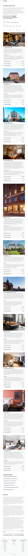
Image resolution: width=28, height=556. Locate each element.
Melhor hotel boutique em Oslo (7, 16)
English (5, 543)
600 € (14, 26)
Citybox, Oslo (6, 412)
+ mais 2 (7, 93)
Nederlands (5, 547)
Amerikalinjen (14, 16)
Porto (23, 543)
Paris (23, 545)
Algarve (23, 544)
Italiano (5, 545)
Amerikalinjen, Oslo (7, 84)
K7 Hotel (11, 18)
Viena (23, 551)
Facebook (14, 541)
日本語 (5, 550)
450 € (11, 26)
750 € (17, 26)
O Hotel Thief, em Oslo (8, 47)
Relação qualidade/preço (14, 22)
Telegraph (5, 376)
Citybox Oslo (15, 15)
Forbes (5, 93)
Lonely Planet (6, 420)
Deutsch (5, 542)
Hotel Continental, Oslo (8, 123)
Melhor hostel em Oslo (6, 18)
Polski (5, 546)
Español (5, 544)
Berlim (23, 542)
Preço (4, 22)
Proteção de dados (5, 541)
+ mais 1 (8, 131)
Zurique (23, 548)
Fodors (5, 263)
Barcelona (23, 547)
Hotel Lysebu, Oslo (7, 450)
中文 (5, 551)
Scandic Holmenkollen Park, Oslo (10, 292)
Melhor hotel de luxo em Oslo (7, 17)
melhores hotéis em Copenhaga (19, 535)
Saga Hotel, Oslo (7, 331)
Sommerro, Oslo (7, 217)
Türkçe (5, 548)
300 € (7, 26)
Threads (14, 543)
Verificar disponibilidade (7, 65)
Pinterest (14, 544)
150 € (4, 26)
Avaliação (8, 22)
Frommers (5, 131)
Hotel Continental (14, 17)
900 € (20, 26)
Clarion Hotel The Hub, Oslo (9, 368)
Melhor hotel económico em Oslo (7, 15)
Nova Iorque (23, 541)
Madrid (23, 546)
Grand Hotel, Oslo (7, 255)
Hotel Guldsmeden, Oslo (8, 160)
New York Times (6, 170)
